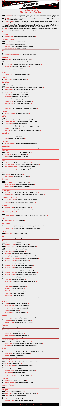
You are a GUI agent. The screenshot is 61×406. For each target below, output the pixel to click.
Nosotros (57, 0)
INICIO (3, 0)
